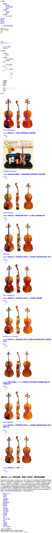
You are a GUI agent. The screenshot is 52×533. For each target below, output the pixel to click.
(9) (7, 54)
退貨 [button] (8, 25)
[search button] (1, 44)
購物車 (2, 20)
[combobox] (26, 43)
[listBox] (26, 93)
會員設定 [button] (11, 25)
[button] (26, 9)
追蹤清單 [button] (5, 25)
